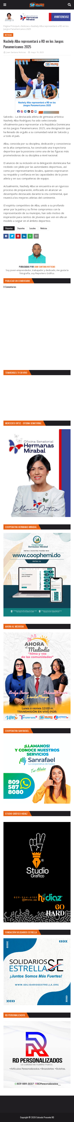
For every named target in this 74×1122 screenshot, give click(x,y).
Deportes (21, 228)
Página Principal (11, 26)
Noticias (25, 26)
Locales (32, 228)
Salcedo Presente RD (45, 1117)
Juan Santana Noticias (16, 52)
